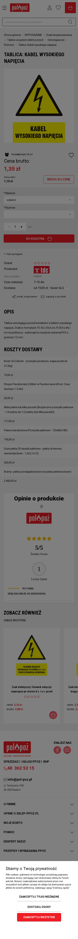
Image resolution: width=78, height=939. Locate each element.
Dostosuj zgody (39, 906)
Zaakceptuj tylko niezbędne (39, 896)
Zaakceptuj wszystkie (39, 917)
